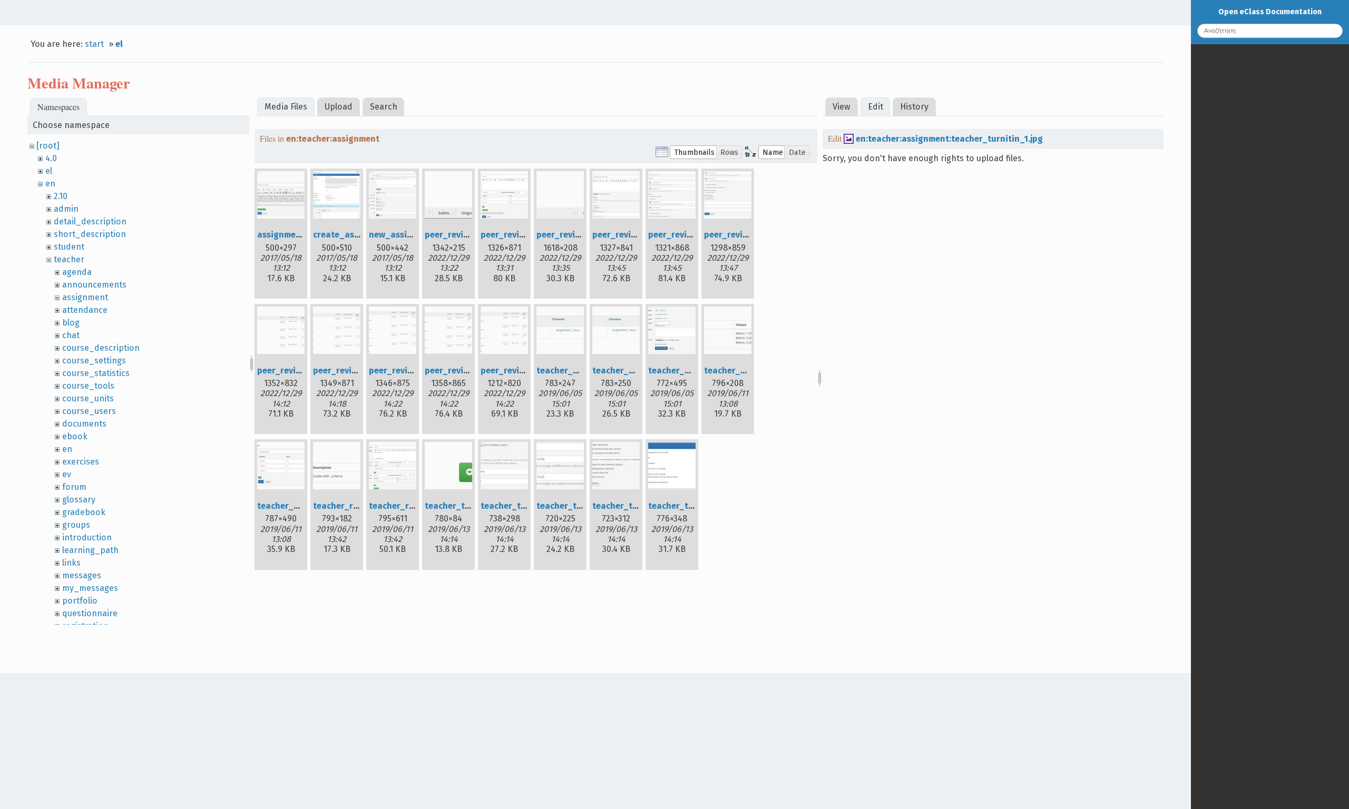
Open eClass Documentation (1270, 11)
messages (81, 575)
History (914, 107)
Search (383, 107)
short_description (90, 234)
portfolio (79, 601)
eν (66, 474)
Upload (339, 107)
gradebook (83, 512)
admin (66, 209)
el (119, 44)
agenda (77, 272)
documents (84, 424)
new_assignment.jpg (411, 235)
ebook (74, 436)
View (842, 107)
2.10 (60, 196)
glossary (78, 500)
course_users (89, 411)
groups (76, 525)
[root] (48, 146)
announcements (94, 285)
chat (71, 335)
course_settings (94, 361)
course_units (88, 398)
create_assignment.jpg (360, 235)
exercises (80, 462)
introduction (87, 537)
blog (71, 323)
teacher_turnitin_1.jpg (470, 506)
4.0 (51, 158)
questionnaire (90, 613)
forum (74, 487)
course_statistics (96, 373)
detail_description (90, 221)
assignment (85, 297)
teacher (69, 259)
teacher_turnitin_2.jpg (527, 506)
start (94, 44)
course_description (101, 348)
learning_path (90, 550)
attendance (84, 310)
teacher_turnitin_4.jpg (638, 506)
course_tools (88, 386)
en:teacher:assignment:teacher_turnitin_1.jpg (949, 139)
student (69, 247)
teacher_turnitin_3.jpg (582, 506)
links (71, 563)
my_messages (90, 588)
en (50, 184)
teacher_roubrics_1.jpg (360, 506)
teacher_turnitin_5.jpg (694, 506)
